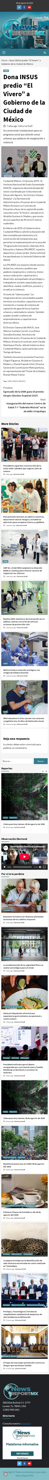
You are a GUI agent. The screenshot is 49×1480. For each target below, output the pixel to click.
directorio (26, 1423)
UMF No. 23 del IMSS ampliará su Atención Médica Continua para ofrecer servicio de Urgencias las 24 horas (22, 571)
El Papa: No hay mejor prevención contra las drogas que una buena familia (24, 1364)
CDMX (6, 71)
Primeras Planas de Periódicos (14, 1206)
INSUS (15, 381)
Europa (6, 1356)
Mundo (13, 1356)
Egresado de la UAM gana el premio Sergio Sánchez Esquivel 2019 (23, 391)
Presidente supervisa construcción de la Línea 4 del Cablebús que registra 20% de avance (22, 468)
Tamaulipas (28, 1254)
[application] (24, 857)
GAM (10, 381)
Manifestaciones (9, 1157)
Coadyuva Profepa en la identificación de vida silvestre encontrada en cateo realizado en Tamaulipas (24, 1263)
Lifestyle (6, 910)
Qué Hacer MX (17, 1007)
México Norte (16, 1254)
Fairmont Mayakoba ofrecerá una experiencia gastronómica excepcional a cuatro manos (22, 1016)
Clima (5, 818)
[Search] (44, 52)
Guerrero (15, 1058)
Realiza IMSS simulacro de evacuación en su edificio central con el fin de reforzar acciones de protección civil (24, 622)
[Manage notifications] (6, 1474)
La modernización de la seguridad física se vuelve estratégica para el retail (23, 966)
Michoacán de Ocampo (35, 1305)
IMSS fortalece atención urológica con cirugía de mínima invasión (21, 671)
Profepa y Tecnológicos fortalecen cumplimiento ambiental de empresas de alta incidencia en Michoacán (22, 1314)
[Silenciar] (40, 867)
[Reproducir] (4, 867)
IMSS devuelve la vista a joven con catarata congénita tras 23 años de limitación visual (23, 719)
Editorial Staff (25, 126)
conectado (30, 744)
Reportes (13, 818)
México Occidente (18, 1305)
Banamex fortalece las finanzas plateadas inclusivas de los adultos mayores (23, 918)
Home (4, 60)
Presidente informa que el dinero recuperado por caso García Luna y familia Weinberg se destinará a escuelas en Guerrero (23, 1068)
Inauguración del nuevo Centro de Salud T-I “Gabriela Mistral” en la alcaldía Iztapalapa (26, 405)
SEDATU (22, 381)
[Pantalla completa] (44, 867)
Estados (6, 1058)
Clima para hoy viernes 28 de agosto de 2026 (24, 824)
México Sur (25, 1058)
